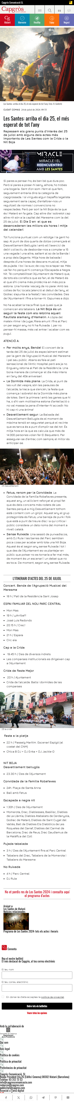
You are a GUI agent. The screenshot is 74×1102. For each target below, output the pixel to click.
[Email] (68, 1097)
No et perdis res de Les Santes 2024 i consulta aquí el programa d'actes (37, 893)
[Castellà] (59, 9)
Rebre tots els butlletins (37, 1006)
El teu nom (8, 969)
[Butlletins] (69, 9)
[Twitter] (19, 1097)
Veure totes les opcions (37, 1013)
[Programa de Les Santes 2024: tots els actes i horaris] (37, 921)
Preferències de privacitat (13, 1068)
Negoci (67, 22)
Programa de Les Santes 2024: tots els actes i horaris (30, 931)
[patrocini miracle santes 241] (37, 161)
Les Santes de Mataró (14, 909)
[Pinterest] (56, 1097)
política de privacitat (52, 996)
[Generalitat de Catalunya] (37, 1032)
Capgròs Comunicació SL (12, 2)
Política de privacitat (11, 1061)
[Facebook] (6, 1097)
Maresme (22, 22)
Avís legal (5, 1049)
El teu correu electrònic (15, 982)
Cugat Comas (11, 109)
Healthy (37, 22)
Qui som (4, 1042)
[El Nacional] (70, 2)
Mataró (7, 22)
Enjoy (52, 22)
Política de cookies (9, 1055)
